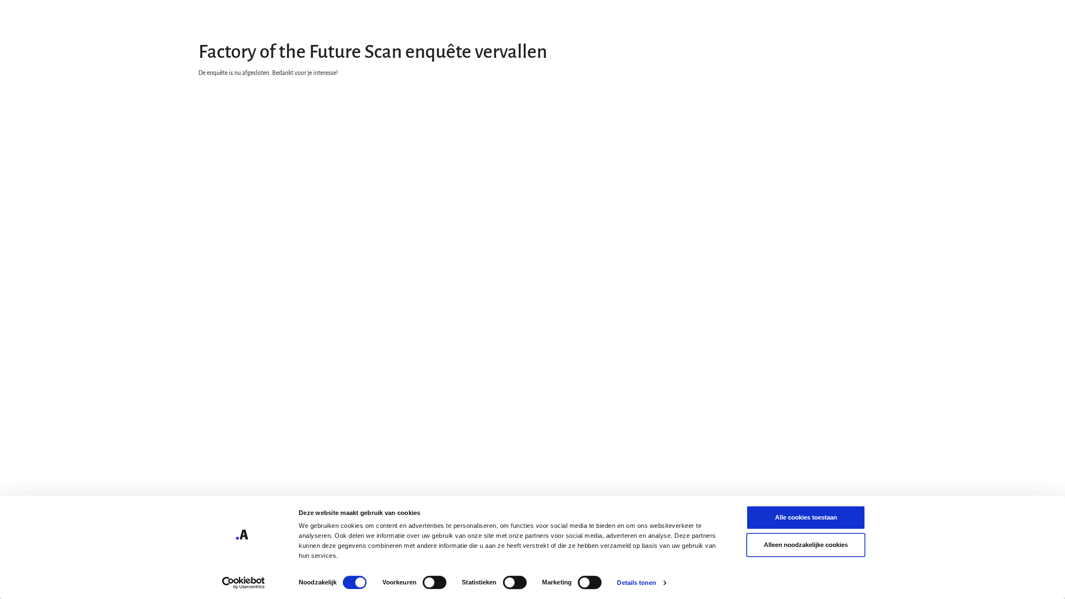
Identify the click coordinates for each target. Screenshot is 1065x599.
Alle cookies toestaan (806, 517)
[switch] (434, 582)
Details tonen (636, 582)
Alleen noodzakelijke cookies (806, 544)
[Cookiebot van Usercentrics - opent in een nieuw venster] (243, 583)
